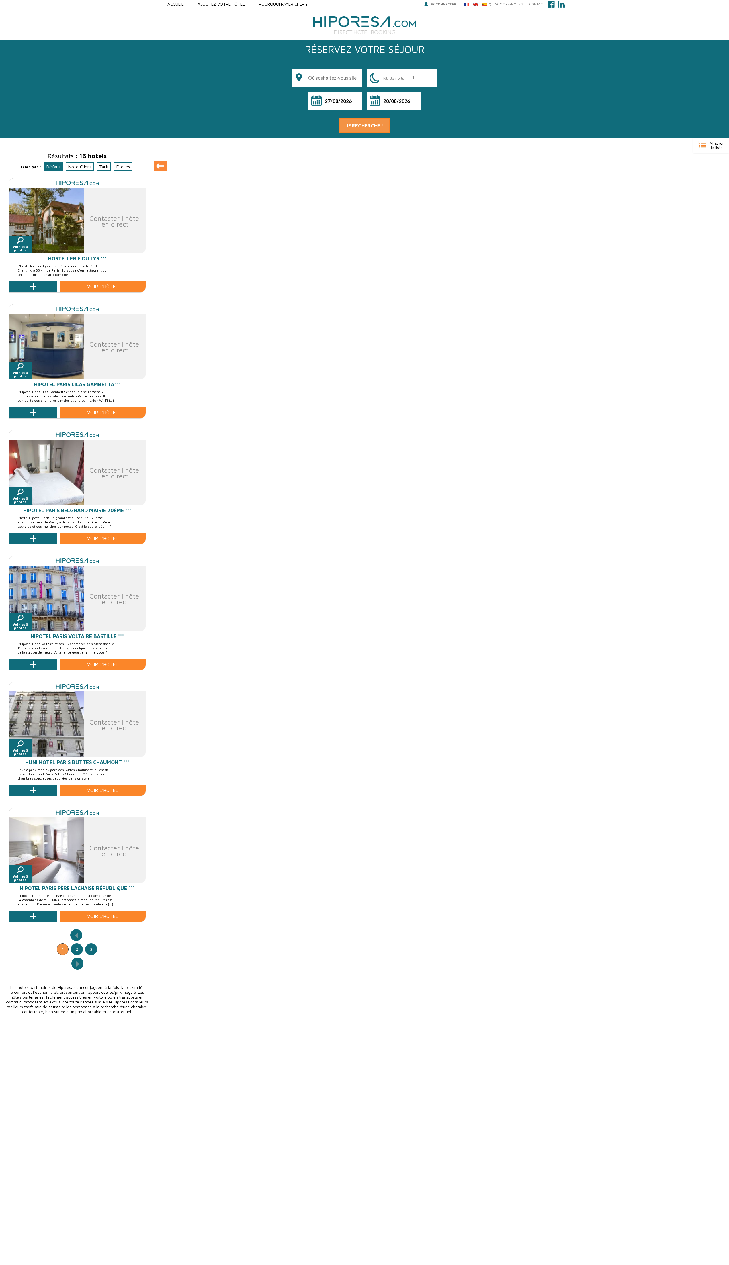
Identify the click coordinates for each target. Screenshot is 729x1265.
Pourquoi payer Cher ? (283, 4)
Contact (537, 4)
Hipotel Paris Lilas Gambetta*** (77, 384)
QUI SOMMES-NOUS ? (506, 4)
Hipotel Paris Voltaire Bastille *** (77, 636)
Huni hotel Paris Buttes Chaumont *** (77, 762)
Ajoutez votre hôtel (221, 4)
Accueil (175, 4)
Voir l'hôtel (102, 286)
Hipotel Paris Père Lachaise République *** (77, 888)
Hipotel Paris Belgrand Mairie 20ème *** (77, 510)
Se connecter (443, 4)
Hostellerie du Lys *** (77, 259)
